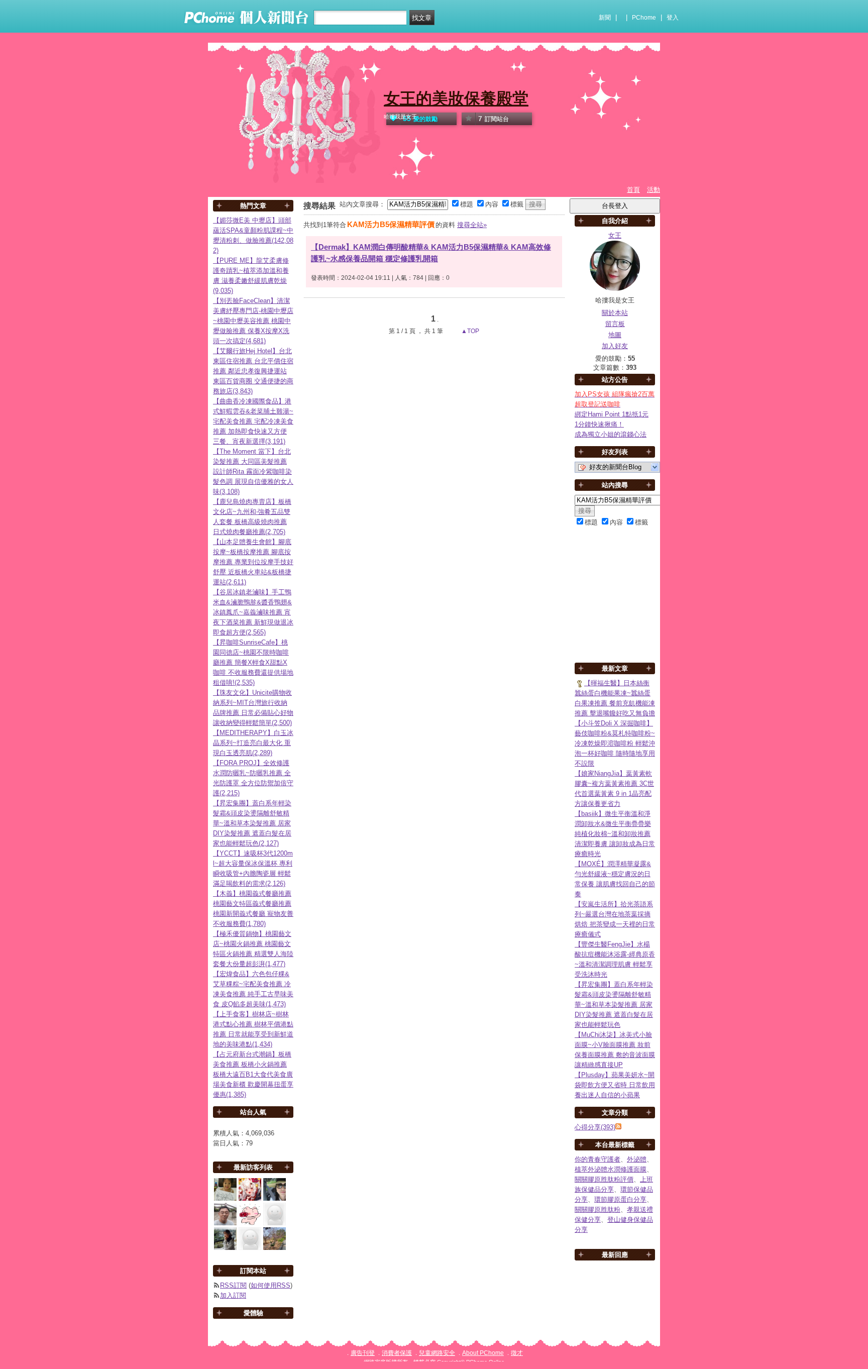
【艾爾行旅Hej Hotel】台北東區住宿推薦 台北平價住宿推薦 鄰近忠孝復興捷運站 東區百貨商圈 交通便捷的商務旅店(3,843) (253, 371)
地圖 (614, 335)
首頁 (633, 189)
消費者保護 (397, 1352)
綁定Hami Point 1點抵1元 (611, 414)
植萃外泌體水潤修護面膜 (610, 1169)
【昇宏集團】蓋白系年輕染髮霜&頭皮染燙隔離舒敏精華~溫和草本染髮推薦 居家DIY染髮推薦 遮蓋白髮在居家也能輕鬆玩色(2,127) (252, 823)
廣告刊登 (363, 1352)
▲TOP (469, 331)
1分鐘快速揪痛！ (599, 424)
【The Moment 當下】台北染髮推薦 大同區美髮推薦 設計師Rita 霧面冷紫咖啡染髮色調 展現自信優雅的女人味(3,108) (253, 471)
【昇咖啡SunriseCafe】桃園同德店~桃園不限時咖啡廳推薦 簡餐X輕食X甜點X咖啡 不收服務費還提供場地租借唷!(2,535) (253, 662)
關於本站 (615, 313)
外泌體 (636, 1159)
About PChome (483, 1352)
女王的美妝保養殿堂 (456, 98)
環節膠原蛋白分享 (620, 1199)
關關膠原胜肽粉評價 (604, 1179)
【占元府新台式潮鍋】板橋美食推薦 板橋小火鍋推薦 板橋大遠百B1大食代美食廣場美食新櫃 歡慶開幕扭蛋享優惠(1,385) (253, 1074)
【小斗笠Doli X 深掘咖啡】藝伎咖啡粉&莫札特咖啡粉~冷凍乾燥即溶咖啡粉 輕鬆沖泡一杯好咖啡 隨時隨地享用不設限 (615, 743)
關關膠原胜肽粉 (597, 1209)
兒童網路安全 (437, 1352)
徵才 (517, 1352)
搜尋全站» (472, 225)
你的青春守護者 (597, 1159)
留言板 (615, 324)
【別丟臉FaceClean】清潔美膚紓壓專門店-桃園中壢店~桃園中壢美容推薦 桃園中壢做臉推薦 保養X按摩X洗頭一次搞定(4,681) (253, 321)
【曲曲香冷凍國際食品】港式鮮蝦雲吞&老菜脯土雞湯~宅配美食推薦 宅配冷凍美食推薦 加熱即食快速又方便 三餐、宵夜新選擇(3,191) (253, 421)
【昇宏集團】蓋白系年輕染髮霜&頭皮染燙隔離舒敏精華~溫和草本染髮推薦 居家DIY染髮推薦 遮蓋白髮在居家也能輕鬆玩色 (614, 1004)
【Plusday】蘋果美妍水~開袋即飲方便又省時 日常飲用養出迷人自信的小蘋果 (615, 1085)
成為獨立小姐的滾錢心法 (610, 434)
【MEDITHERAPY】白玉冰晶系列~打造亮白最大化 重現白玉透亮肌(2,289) (253, 743)
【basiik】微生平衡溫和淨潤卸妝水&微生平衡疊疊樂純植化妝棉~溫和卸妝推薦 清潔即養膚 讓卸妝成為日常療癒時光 (615, 834)
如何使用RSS (270, 1285)
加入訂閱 (233, 1295)
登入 (673, 17)
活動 (653, 189)
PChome (644, 17)
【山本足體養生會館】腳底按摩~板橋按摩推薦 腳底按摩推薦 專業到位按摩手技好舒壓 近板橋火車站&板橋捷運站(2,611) (253, 562)
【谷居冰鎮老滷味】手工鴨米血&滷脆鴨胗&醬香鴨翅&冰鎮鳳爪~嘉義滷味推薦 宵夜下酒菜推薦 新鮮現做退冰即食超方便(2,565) (253, 612)
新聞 (605, 17)
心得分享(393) (595, 1127)
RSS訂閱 (233, 1285)
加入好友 (615, 346)
